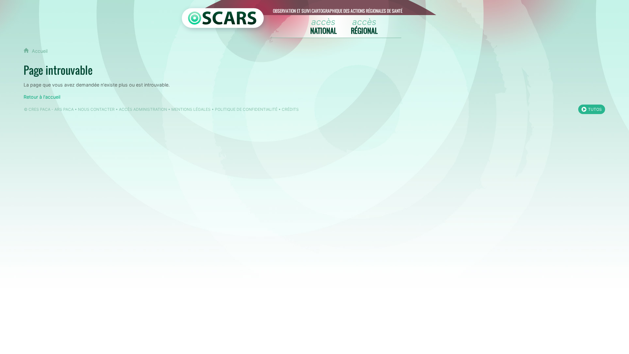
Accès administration (143, 109)
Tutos (595, 109)
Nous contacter (96, 109)
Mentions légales (191, 109)
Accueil (40, 51)
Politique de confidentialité (246, 109)
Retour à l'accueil (42, 97)
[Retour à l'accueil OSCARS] (223, 18)
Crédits (290, 109)
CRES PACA (39, 109)
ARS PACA (64, 109)
